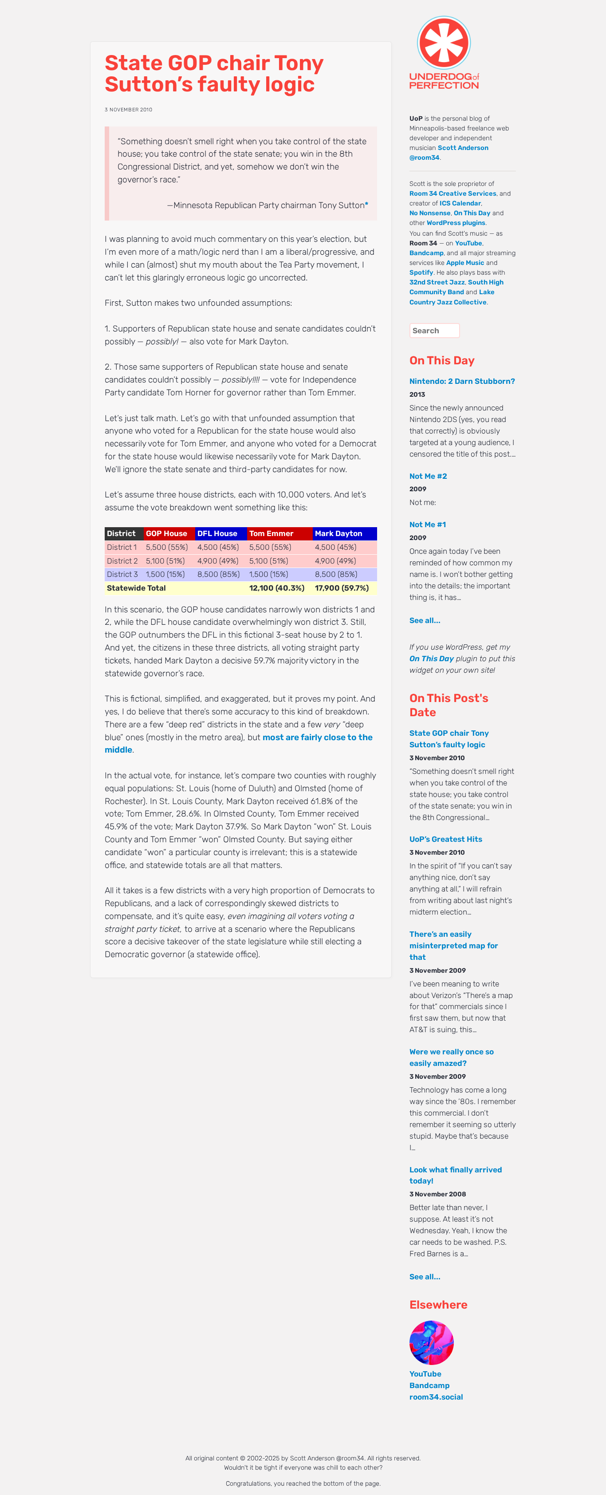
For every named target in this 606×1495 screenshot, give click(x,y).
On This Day (472, 213)
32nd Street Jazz (437, 282)
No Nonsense (430, 213)
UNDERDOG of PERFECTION (460, 44)
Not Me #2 (428, 476)
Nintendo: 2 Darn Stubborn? (462, 381)
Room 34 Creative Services (452, 193)
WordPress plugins (456, 223)
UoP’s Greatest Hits (445, 839)
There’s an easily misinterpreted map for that (453, 946)
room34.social (436, 1396)
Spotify (421, 272)
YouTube (468, 243)
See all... (425, 620)
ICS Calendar (460, 203)
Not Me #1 (427, 524)
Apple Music (465, 263)
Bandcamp (426, 253)
